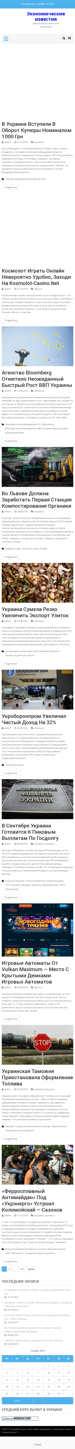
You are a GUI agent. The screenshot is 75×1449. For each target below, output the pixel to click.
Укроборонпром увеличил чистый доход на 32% (34, 719)
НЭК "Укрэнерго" (14, 1253)
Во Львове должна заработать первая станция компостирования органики (37, 499)
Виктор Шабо (60, 428)
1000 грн (9, 179)
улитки (30, 655)
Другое (38, 288)
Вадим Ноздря (13, 548)
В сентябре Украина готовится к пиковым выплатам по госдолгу (30, 832)
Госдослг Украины (15, 881)
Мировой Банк (50, 885)
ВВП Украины (44, 428)
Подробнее (11, 187)
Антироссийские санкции (37, 1126)
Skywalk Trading (13, 1126)
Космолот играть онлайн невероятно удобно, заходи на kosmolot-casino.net (36, 277)
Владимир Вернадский (27, 179)
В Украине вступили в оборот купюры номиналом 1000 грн (37, 130)
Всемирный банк (14, 433)
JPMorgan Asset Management (20, 428)
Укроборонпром (14, 765)
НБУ (43, 179)
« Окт (17, 1400)
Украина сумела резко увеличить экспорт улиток (35, 612)
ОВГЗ (62, 885)
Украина (39, 142)
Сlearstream (11, 889)
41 (22, 1269)
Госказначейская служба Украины (45, 881)
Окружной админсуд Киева (40, 1253)
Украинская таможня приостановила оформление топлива (37, 1077)
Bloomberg (48, 424)
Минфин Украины (32, 885)
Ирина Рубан (59, 1126)
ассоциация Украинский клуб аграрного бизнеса (32, 651)
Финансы (39, 390)
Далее (31, 1269)
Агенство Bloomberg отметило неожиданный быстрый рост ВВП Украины (37, 379)
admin (7, 142)
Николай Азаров (56, 1249)
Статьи (37, 1444)
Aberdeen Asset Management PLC (23, 424)
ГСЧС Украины (13, 885)
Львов (43, 548)
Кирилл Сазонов (37, 1249)
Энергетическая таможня (19, 1130)
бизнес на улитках (15, 655)
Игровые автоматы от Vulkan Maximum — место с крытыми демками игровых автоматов (35, 972)
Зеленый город (30, 548)
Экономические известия (46, 16)
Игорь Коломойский (16, 1249)
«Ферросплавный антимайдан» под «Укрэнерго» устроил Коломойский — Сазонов (32, 1200)
